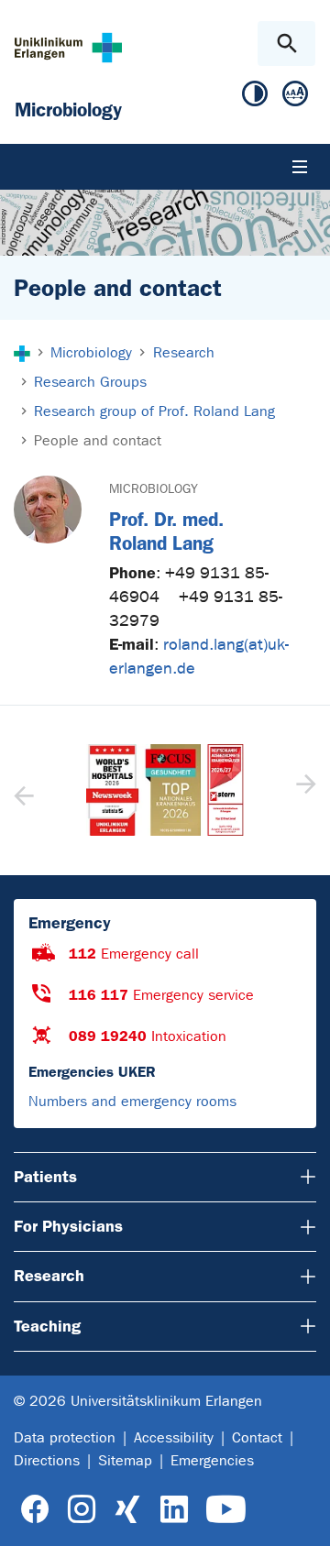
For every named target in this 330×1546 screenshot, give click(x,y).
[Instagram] (81, 1510)
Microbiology (153, 489)
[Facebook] (35, 1510)
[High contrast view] (255, 98)
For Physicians (68, 1226)
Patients (45, 1177)
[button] (304, 790)
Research (49, 1276)
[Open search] (286, 43)
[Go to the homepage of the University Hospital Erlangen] (68, 47)
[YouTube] (226, 1510)
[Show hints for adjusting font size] (295, 98)
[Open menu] (300, 167)
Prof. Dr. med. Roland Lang (166, 531)
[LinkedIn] (174, 1510)
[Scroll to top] (301, 1516)
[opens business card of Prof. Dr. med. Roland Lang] (48, 509)
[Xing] (127, 1510)
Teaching (47, 1326)
